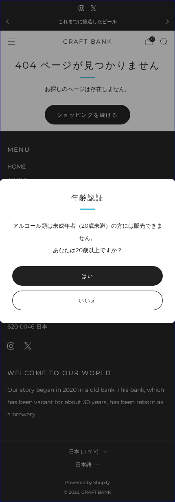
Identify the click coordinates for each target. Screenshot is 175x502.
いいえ (88, 300)
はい (87, 276)
